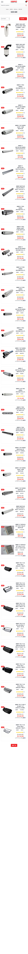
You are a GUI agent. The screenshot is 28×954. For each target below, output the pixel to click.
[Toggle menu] (2, 2)
